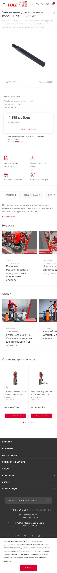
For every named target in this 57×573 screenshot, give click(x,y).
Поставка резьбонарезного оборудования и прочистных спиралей (17, 273)
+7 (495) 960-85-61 (19, 510)
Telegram (25, 536)
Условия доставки (15, 142)
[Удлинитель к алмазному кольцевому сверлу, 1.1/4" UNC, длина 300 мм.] (28, 55)
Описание (10, 195)
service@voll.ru (30, 517)
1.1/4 (31, 101)
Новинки (7, 448)
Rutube (32, 536)
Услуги (6, 482)
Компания (8, 475)
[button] (23, 423)
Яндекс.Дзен (38, 536)
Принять (28, 568)
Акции (6, 469)
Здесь (42, 554)
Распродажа (9, 455)
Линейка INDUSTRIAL (13, 462)
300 (18, 104)
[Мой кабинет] (47, 4)
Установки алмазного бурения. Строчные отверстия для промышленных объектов (19, 338)
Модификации (32, 195)
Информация (10, 489)
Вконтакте (18, 536)
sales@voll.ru (30, 514)
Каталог (7, 442)
